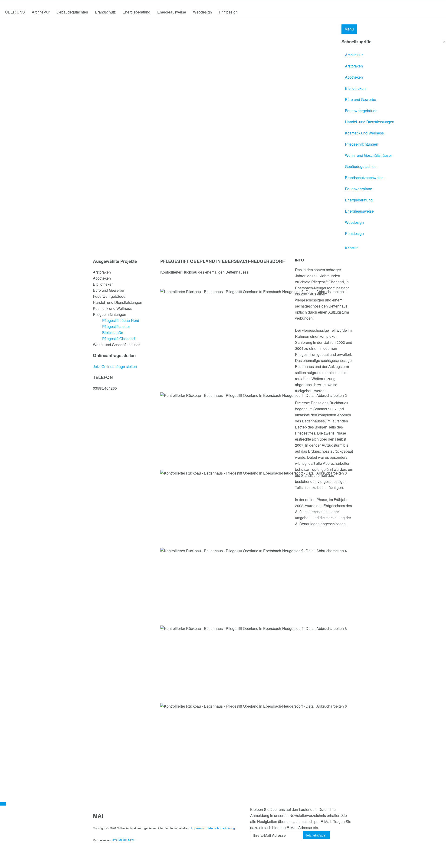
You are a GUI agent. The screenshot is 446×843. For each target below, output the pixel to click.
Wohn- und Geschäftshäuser (368, 155)
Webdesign (202, 12)
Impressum (198, 828)
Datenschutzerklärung (221, 828)
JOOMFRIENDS (123, 840)
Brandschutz (105, 12)
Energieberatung (136, 12)
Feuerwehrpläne (358, 188)
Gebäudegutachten (72, 12)
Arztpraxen (354, 66)
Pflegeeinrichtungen (361, 144)
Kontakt (351, 248)
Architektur (40, 12)
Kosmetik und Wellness (364, 133)
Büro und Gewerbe (360, 99)
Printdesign (228, 12)
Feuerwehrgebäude (361, 110)
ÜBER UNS (15, 12)
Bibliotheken (355, 88)
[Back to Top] (3, 804)
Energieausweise (171, 12)
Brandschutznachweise (364, 177)
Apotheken (354, 77)
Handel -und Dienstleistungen (369, 121)
